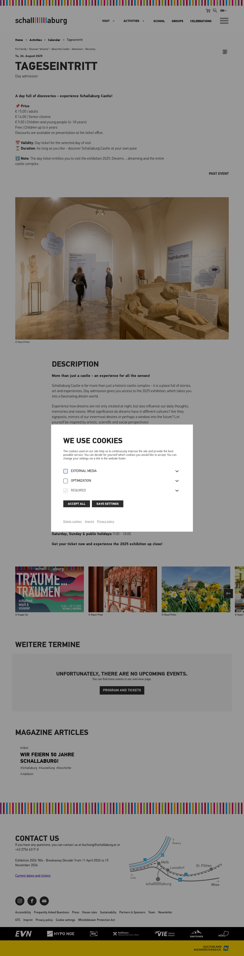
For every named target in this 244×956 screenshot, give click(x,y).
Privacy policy (105, 521)
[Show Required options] (177, 491)
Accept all (76, 504)
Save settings (107, 504)
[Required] (65, 491)
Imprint (89, 521)
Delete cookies (72, 521)
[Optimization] (65, 481)
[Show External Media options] (177, 471)
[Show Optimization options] (177, 481)
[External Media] (65, 471)
